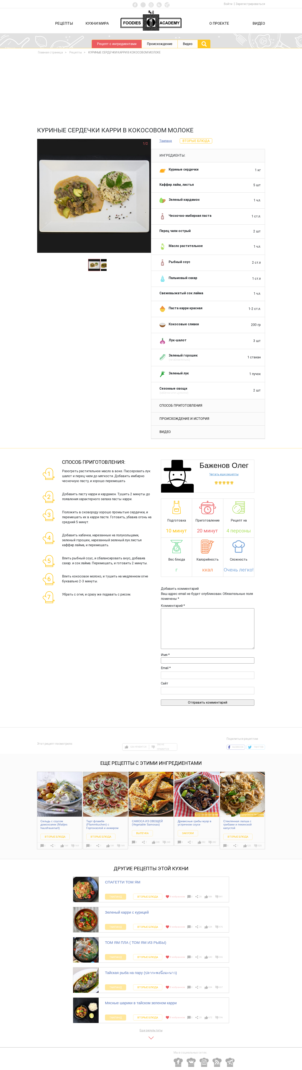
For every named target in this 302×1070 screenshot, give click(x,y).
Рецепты (64, 23)
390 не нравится (163, 746)
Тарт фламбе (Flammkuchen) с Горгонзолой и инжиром (102, 825)
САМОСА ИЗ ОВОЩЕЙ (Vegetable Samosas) (147, 823)
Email (166, 668)
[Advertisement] (151, 91)
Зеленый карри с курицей (127, 912)
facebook (237, 747)
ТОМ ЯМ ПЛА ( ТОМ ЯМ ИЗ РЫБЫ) (135, 943)
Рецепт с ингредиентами (116, 44)
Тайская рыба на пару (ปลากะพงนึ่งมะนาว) (141, 973)
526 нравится (138, 747)
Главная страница (50, 52)
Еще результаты (151, 1030)
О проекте (219, 23)
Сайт (164, 683)
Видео (259, 23)
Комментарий (173, 606)
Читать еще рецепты (224, 474)
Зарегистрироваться (250, 4)
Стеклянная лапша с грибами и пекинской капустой (237, 825)
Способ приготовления (180, 405)
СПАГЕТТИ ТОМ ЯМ (122, 882)
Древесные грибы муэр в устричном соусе (194, 823)
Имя (165, 655)
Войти (228, 4)
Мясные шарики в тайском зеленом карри (141, 1003)
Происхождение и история (184, 419)
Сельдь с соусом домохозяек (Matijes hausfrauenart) (53, 825)
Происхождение (159, 44)
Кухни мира (97, 23)
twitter (258, 747)
